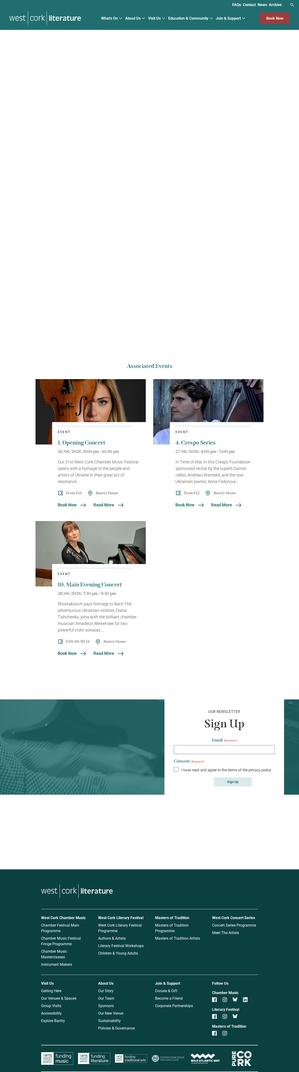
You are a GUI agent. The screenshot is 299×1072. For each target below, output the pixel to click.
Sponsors (106, 1005)
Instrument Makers (56, 964)
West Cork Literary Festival (120, 917)
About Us (133, 18)
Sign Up (232, 781)
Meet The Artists (225, 932)
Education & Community (188, 18)
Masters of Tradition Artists (177, 938)
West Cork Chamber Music (63, 917)
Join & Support (228, 18)
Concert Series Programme (234, 925)
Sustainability (109, 1020)
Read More (103, 505)
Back (41, 47)
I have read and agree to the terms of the (226, 769)
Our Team (106, 998)
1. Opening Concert (81, 442)
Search (292, 5)
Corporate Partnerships (174, 1005)
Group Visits (51, 1005)
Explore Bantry (53, 1020)
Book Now (274, 18)
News (262, 4)
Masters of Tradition (172, 917)
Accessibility (51, 1013)
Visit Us (154, 18)
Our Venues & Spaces (58, 998)
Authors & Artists (112, 938)
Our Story (106, 990)
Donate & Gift (166, 990)
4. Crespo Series (195, 442)
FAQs (236, 4)
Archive (275, 4)
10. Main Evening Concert (90, 584)
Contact (249, 4)
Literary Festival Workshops (121, 945)
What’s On (109, 18)
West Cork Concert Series (233, 917)
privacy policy (260, 769)
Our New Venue (110, 1013)
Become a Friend (169, 998)
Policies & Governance (116, 1028)
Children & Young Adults (118, 953)
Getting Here (51, 990)
